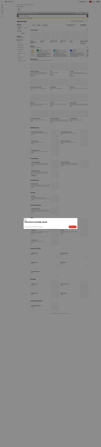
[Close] (25, 220)
